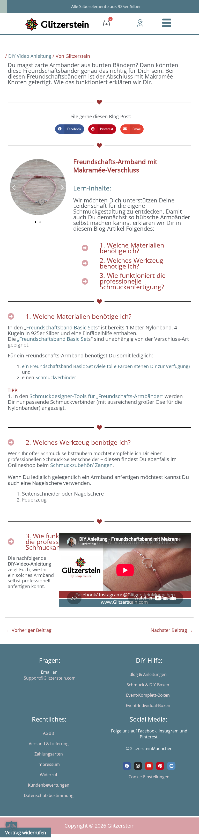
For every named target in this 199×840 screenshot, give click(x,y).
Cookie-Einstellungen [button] (149, 777)
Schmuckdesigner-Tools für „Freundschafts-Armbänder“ (96, 396)
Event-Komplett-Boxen (148, 695)
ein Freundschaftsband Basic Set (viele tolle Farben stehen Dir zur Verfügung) (106, 366)
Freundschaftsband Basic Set (60, 327)
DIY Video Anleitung (29, 56)
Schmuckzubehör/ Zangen (81, 465)
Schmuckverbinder (55, 377)
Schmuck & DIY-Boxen (148, 685)
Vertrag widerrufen (25, 832)
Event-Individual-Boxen (148, 705)
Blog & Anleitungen (148, 674)
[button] (69, 129)
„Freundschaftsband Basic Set (52, 338)
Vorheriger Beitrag (28, 630)
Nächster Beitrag (172, 630)
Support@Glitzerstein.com (50, 678)
